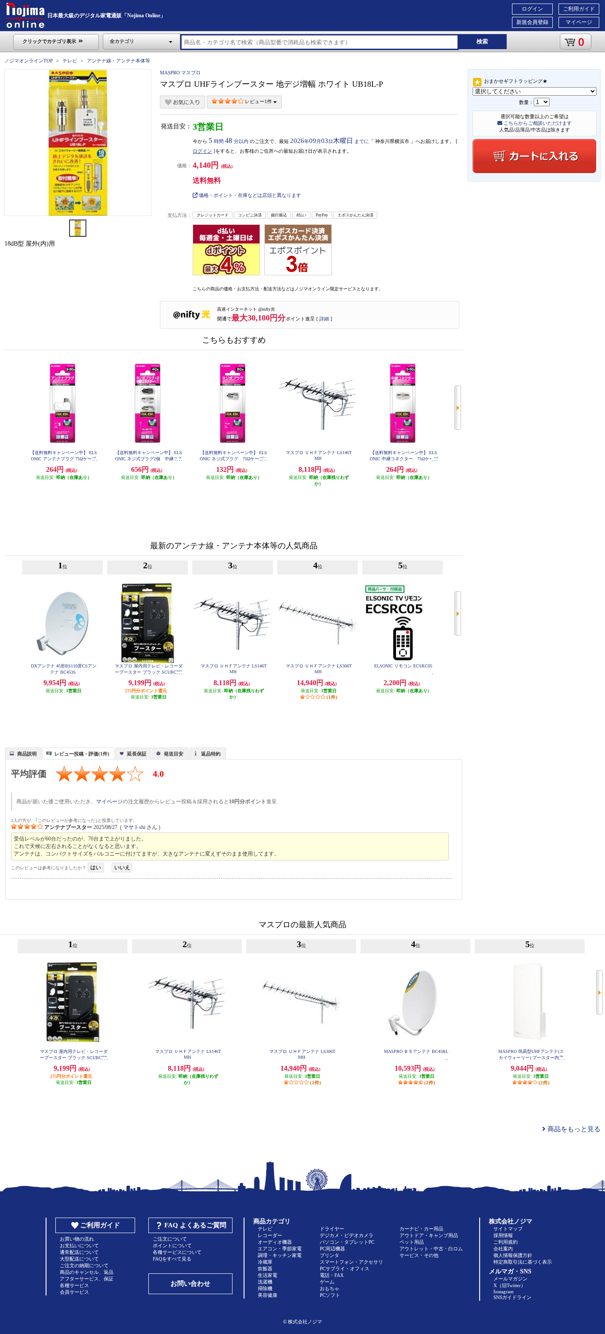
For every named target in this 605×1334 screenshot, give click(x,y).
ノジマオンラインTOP (28, 60)
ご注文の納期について (84, 1265)
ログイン (532, 9)
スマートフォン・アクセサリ (351, 1262)
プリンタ (329, 1255)
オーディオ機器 (275, 1242)
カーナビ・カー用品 (421, 1228)
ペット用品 (411, 1242)
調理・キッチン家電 (280, 1255)
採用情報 (503, 1235)
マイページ (579, 22)
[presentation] (22, 753)
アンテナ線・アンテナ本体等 (118, 60)
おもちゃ (329, 1288)
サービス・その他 (418, 1255)
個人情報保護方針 (512, 1255)
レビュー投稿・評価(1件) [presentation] (81, 753)
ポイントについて (172, 1245)
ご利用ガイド (579, 9)
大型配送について (79, 1258)
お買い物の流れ (77, 1238)
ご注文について (170, 1238)
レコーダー (270, 1235)
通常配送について (79, 1252)
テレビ (69, 60)
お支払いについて (79, 1245)
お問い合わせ (190, 1283)
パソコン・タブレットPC (347, 1242)
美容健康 (267, 1295)
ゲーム (327, 1281)
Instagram (503, 1291)
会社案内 (503, 1248)
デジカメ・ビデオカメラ (346, 1235)
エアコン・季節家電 (280, 1248)
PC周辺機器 (332, 1248)
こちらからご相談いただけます (537, 123)
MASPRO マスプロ (180, 72)
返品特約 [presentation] (211, 753)
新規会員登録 (532, 22)
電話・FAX (332, 1275)
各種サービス (74, 1285)
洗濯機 (265, 1281)
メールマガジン (510, 1278)
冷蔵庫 (265, 1262)
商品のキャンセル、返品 (86, 1272)
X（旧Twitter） (509, 1285)
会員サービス (74, 1292)
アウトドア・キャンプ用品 (428, 1235)
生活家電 (267, 1275)
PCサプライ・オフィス (344, 1268)
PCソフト (330, 1295)
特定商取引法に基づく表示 (522, 1262)
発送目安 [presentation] (173, 753)
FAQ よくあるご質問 (195, 1225)
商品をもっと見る (573, 1129)
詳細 (324, 318)
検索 (482, 41)
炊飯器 (265, 1268)
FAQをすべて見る (172, 1258)
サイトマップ (508, 1228)
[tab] (23, 753)
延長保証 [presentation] (137, 753)
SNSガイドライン (512, 1297)
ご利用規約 (505, 1242)
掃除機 (265, 1288)
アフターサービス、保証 (86, 1278)
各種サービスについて (177, 1252)
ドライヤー (332, 1228)
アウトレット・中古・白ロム (431, 1248)
